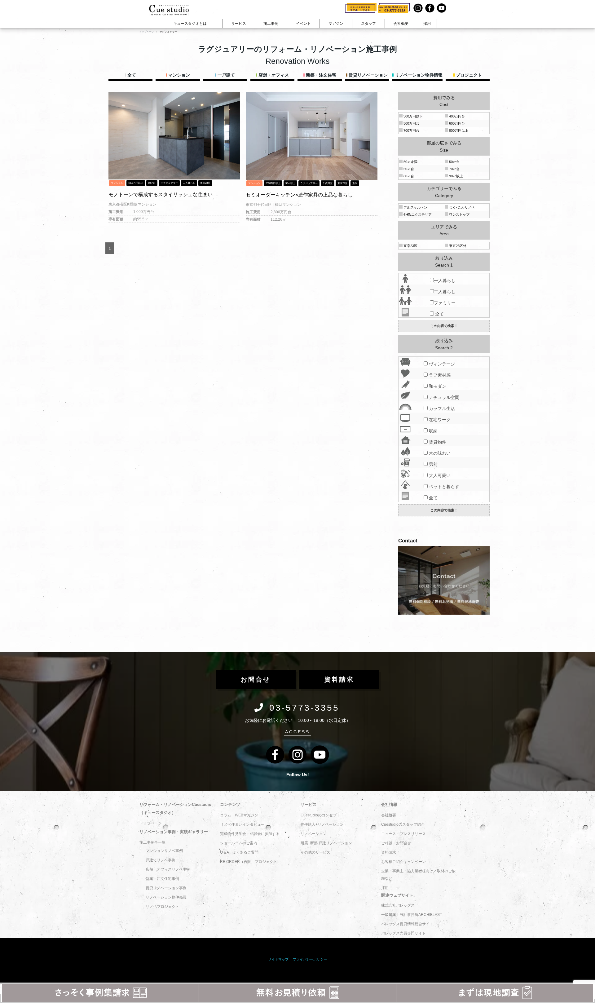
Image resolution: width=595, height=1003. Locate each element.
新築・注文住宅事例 (162, 879)
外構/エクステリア (417, 214)
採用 (427, 23)
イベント (303, 23)
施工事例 (270, 23)
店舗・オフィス (273, 75)
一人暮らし (445, 280)
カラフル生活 (441, 408)
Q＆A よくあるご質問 (239, 852)
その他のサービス (315, 852)
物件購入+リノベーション (322, 824)
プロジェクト (468, 75)
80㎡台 (408, 176)
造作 (354, 183)
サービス (238, 23)
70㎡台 (454, 169)
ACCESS (297, 731)
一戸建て (225, 75)
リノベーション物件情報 (418, 75)
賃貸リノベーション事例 (166, 888)
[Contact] (444, 580)
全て (131, 75)
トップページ (150, 823)
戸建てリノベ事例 (160, 860)
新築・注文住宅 (320, 75)
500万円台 (411, 123)
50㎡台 (152, 183)
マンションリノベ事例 (164, 851)
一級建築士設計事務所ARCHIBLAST (411, 914)
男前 (433, 464)
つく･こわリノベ (461, 207)
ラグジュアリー (169, 183)
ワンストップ (458, 214)
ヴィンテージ (441, 363)
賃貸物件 (437, 442)
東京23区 (205, 183)
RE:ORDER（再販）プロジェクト (248, 861)
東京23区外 (457, 246)
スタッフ (368, 23)
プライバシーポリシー (310, 959)
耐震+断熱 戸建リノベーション (326, 843)
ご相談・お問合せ (396, 843)
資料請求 (388, 852)
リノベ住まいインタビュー (242, 824)
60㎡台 (408, 169)
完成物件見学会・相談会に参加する (250, 834)
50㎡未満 (410, 162)
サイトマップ (278, 959)
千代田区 (328, 183)
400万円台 (456, 116)
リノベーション (314, 834)
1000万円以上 (135, 183)
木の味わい (439, 453)
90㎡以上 (290, 183)
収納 (433, 430)
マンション (178, 75)
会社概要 (401, 23)
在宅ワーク (439, 419)
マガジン (335, 23)
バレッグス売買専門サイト (403, 933)
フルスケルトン (415, 207)
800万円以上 (458, 130)
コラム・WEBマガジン (239, 815)
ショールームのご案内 (238, 843)
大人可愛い (439, 475)
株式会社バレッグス (398, 905)
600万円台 (456, 123)
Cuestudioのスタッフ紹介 (403, 824)
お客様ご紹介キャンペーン (403, 861)
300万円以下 (413, 116)
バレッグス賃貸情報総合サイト (407, 924)
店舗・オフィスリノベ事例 (168, 869)
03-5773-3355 (304, 708)
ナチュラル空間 (443, 397)
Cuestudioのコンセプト (320, 815)
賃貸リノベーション (367, 75)
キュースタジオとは (190, 23)
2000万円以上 (273, 183)
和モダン (437, 386)
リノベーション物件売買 (166, 897)
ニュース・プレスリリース (403, 834)
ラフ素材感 (439, 375)
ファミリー (445, 302)
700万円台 (411, 130)
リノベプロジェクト (162, 906)
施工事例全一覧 (152, 842)
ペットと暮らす (443, 486)
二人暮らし (189, 183)
